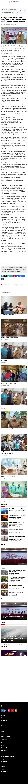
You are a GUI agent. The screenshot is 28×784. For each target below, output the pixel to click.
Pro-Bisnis (4, 739)
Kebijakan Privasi (5, 759)
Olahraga (3, 742)
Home (5, 9)
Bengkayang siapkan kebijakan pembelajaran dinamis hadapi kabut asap (16, 585)
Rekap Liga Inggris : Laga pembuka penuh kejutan (12, 693)
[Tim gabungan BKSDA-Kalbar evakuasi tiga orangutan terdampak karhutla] (4, 579)
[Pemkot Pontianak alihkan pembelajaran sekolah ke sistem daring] (4, 593)
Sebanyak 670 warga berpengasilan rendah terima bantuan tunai (14, 405)
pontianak (11, 287)
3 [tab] (14, 621)
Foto (2, 599)
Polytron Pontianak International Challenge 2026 (13, 565)
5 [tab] (18, 621)
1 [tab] (9, 621)
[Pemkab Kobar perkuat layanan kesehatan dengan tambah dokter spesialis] (14, 419)
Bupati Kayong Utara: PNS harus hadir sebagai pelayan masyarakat (17, 510)
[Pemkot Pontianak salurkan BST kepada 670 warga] (14, 350)
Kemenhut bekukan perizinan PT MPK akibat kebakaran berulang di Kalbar (17, 572)
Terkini (3, 715)
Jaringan (3, 754)
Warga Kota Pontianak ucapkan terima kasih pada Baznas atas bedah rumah (13, 11)
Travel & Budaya (5, 736)
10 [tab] (23, 644)
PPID (2, 774)
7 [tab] (17, 644)
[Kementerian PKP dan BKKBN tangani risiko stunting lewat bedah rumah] (14, 327)
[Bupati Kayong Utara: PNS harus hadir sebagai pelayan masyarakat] (4, 511)
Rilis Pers (3, 750)
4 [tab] (16, 621)
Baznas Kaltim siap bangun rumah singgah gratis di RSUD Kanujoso (13, 475)
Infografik (4, 646)
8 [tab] (19, 644)
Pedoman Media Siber (7, 764)
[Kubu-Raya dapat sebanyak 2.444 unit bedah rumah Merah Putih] (14, 373)
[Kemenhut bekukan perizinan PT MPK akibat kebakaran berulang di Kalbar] (4, 572)
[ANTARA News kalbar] (15, 1)
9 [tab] (21, 644)
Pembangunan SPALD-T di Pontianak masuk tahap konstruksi (16, 524)
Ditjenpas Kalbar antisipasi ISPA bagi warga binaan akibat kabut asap (13, 313)
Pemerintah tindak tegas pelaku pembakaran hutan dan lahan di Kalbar (13, 638)
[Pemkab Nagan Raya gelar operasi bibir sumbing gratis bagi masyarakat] (14, 489)
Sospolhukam (12, 9)
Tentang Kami (5, 761)
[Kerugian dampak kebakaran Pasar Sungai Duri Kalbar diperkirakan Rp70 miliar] (4, 538)
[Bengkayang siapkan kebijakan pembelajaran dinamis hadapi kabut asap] (4, 586)
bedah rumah (7, 284)
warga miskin (21, 284)
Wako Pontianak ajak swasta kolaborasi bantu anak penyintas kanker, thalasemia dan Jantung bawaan (13, 452)
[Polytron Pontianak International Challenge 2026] (14, 556)
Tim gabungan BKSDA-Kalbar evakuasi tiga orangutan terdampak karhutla (17, 579)
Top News (4, 544)
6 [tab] (15, 644)
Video (3, 622)
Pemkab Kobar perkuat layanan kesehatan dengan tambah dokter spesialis (13, 428)
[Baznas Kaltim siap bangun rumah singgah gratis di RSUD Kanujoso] (14, 466)
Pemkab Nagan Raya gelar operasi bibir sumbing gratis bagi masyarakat (12, 498)
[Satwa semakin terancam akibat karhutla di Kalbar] (4, 531)
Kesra (2, 745)
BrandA (3, 766)
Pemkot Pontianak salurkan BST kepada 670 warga (13, 359)
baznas (4, 287)
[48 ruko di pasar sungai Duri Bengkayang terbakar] (4, 517)
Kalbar (3, 729)
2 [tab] (12, 621)
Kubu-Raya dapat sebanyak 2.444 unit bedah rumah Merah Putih (12, 382)
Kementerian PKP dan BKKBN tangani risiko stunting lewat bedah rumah (13, 336)
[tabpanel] (14, 611)
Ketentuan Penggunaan (7, 756)
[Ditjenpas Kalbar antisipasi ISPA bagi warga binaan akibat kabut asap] (14, 305)
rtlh (14, 284)
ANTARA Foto (5, 769)
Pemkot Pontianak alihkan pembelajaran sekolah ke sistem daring (16, 592)
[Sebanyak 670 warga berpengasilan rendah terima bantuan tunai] (14, 396)
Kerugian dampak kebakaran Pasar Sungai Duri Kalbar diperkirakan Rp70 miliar (17, 538)
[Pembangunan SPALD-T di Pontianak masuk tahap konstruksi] (4, 524)
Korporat (3, 771)
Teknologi (4, 747)
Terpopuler (4, 504)
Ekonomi (3, 731)
